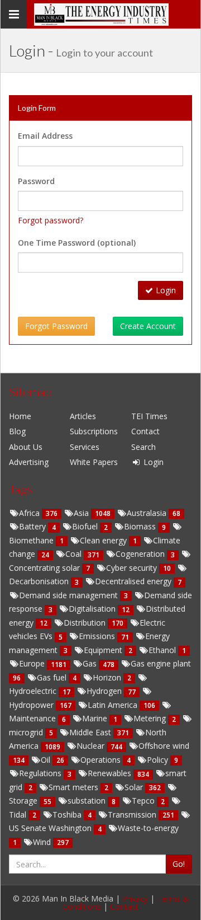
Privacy (135, 898)
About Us (25, 447)
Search (143, 447)
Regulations (41, 773)
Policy (158, 759)
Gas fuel (53, 677)
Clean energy (104, 540)
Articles (83, 416)
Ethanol (163, 650)
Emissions (98, 636)
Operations (101, 759)
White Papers (94, 462)
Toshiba (68, 814)
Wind (43, 842)
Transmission (133, 814)
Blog (17, 431)
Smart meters (74, 787)
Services (84, 447)
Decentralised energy (134, 581)
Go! (179, 863)
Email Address (45, 135)
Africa (30, 513)
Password (36, 181)
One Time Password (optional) (77, 242)
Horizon (108, 677)
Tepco (144, 800)
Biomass (141, 526)
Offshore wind (163, 745)
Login (166, 290)
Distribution (86, 622)
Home (20, 416)
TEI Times (149, 416)
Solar (135, 787)
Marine (95, 718)
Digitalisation (93, 608)
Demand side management (69, 595)
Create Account (148, 326)
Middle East (91, 732)
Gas (91, 663)
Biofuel (86, 526)
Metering (150, 718)
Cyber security (132, 567)
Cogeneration (141, 553)
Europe (33, 663)
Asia (82, 513)
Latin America (114, 705)
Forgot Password (56, 326)
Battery (33, 526)
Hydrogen (105, 691)
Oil (46, 759)
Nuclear (91, 745)
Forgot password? (50, 220)
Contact (145, 431)
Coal (74, 553)
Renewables (110, 773)
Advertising (29, 462)
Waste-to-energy (148, 828)
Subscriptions (94, 431)
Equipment (104, 650)
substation (88, 800)
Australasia (148, 513)
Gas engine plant (161, 663)
